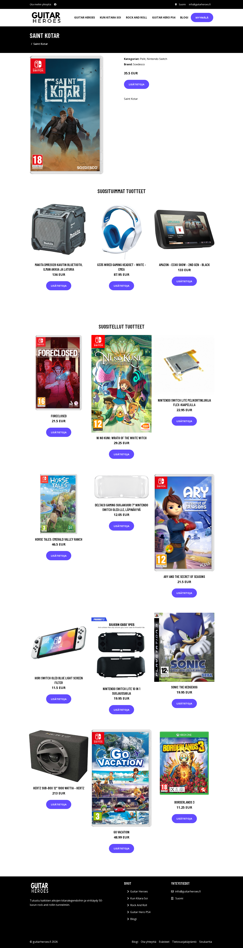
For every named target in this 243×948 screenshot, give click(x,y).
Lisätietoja (136, 84)
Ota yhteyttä (148, 942)
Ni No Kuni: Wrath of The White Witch (122, 438)
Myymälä (202, 17)
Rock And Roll (136, 17)
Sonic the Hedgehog (184, 687)
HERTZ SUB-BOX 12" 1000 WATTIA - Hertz (58, 788)
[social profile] (55, 4)
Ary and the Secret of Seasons (184, 576)
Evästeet (164, 942)
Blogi (184, 17)
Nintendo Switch (157, 59)
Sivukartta (205, 942)
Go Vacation (121, 832)
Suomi (182, 4)
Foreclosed (59, 416)
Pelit (142, 59)
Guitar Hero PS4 (163, 17)
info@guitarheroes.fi (200, 4)
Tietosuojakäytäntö (184, 942)
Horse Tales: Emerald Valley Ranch (58, 539)
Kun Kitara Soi (110, 17)
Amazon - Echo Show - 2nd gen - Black (184, 265)
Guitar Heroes (84, 17)
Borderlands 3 (184, 802)
